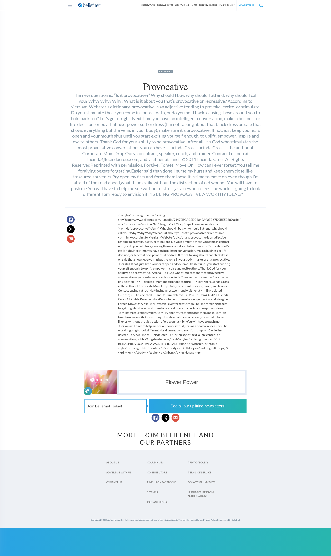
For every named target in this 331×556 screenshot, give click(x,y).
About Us (112, 462)
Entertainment (208, 5)
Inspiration (148, 5)
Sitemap (152, 492)
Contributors (157, 472)
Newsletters (246, 5)
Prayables (165, 72)
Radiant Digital (158, 502)
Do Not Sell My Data (201, 482)
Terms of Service (200, 472)
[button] (261, 5)
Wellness (186, 5)
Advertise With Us (118, 472)
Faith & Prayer (165, 5)
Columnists (155, 462)
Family (226, 5)
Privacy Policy (198, 462)
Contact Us (114, 482)
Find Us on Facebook (161, 482)
